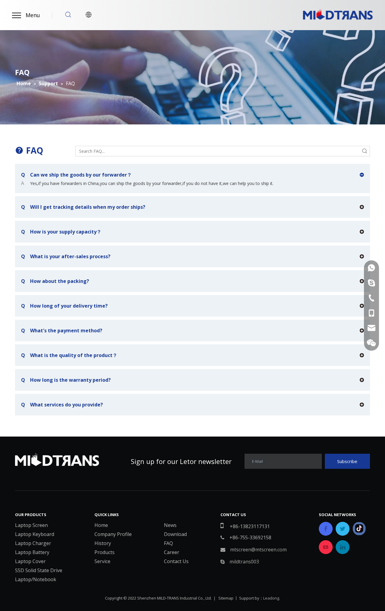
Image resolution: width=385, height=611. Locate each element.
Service (102, 561)
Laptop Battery (32, 552)
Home (101, 525)
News (170, 525)
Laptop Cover (30, 561)
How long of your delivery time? (64, 305)
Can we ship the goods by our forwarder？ (76, 174)
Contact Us (176, 561)
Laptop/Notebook (35, 579)
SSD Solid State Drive (38, 570)
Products (104, 552)
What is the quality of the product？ (69, 355)
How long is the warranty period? (66, 380)
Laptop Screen (31, 525)
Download (175, 534)
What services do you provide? (62, 404)
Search (364, 151)
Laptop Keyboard (34, 534)
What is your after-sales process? (65, 256)
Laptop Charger (33, 543)
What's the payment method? (61, 330)
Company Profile (113, 534)
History (102, 543)
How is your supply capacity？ (61, 231)
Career (171, 552)
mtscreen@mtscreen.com (258, 549)
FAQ (168, 543)
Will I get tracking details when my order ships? (83, 207)
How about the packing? (55, 281)
